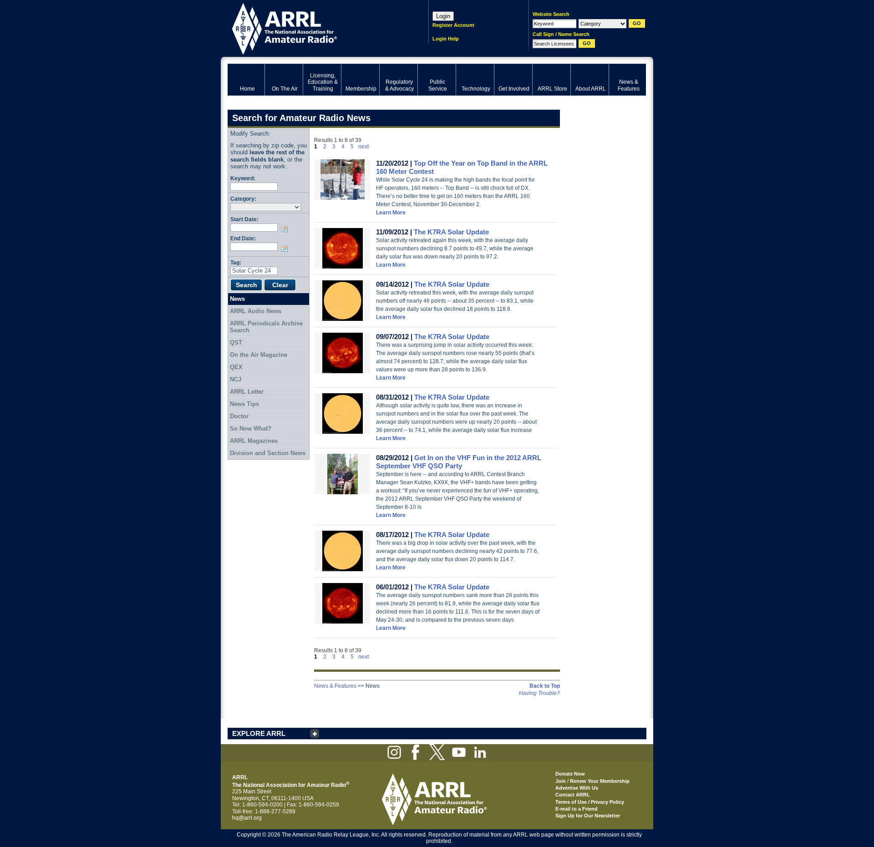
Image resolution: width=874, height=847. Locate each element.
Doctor (239, 416)
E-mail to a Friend (576, 808)
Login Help (445, 38)
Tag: (235, 262)
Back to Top (544, 686)
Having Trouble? (539, 693)
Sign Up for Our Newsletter (587, 815)
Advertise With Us (576, 788)
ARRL (316, 27)
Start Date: (244, 219)
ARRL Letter (247, 391)
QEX (236, 367)
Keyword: (242, 178)
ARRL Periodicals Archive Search (266, 327)
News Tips (244, 404)
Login (443, 16)
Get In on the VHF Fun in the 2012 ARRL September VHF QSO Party (458, 462)
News (237, 298)
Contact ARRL (572, 794)
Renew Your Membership (600, 781)
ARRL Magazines (254, 440)
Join (560, 781)
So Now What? (250, 428)
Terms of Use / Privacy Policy (589, 802)
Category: (243, 199)
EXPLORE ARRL (258, 733)
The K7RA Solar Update (451, 232)
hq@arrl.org (247, 818)
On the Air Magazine (258, 354)
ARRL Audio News (255, 311)
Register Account (453, 25)
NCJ (235, 379)
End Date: (243, 238)
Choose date (286, 229)
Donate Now (570, 773)
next (363, 146)
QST (236, 342)
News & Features (335, 686)
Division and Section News (267, 453)
